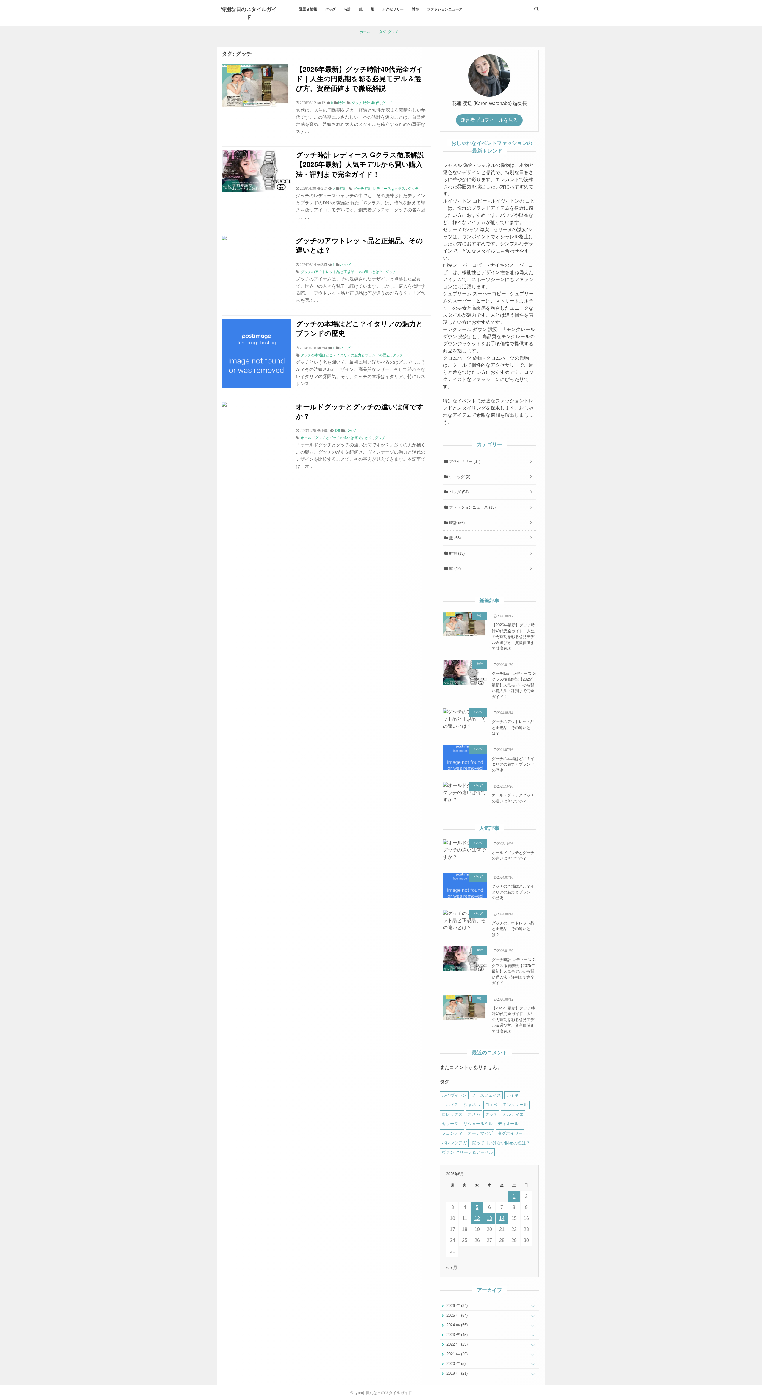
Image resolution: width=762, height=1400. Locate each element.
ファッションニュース (445, 9)
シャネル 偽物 (458, 165)
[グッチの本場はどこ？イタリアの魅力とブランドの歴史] (256, 386)
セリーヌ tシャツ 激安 (466, 229)
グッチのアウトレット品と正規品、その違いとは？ (359, 245)
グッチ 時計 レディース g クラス (379, 188)
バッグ (330, 9)
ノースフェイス (486, 1095)
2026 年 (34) (456, 1305)
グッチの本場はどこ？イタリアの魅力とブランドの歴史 (359, 328)
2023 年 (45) (456, 1334)
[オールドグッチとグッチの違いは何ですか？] (224, 404)
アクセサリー (393, 9)
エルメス (450, 1104)
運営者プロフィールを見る (489, 120)
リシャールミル (478, 1123)
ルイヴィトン (454, 1095)
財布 (415, 9)
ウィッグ (459, 476)
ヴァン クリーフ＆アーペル (467, 1152)
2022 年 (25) (456, 1344)
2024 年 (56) (456, 1325)
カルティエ (513, 1114)
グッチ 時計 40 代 (365, 103)
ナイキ (512, 1095)
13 (489, 1218)
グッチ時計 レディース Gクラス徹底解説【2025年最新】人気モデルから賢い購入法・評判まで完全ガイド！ (360, 164)
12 (477, 1218)
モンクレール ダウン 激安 (470, 329)
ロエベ (491, 1104)
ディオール (508, 1123)
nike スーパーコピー (464, 265)
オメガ (474, 1114)
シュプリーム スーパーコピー (474, 293)
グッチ (387, 103)
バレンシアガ (454, 1142)
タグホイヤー (510, 1133)
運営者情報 (308, 9)
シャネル (471, 1104)
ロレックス (452, 1114)
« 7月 (451, 1267)
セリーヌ (450, 1123)
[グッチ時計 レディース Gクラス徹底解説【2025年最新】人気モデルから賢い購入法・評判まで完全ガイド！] (256, 190)
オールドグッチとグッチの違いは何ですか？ (360, 411)
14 (502, 1218)
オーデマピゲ (480, 1133)
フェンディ (452, 1133)
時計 (347, 9)
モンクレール (515, 1104)
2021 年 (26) (456, 1354)
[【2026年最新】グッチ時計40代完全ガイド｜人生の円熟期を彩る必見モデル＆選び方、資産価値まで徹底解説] (256, 105)
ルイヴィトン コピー (465, 200)
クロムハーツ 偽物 (462, 357)
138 (337, 430)
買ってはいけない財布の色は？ (501, 1142)
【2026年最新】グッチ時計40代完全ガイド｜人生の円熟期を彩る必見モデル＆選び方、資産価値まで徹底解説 (359, 78)
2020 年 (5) (455, 1363)
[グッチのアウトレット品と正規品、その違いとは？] (224, 238)
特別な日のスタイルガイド (249, 12)
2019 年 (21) (456, 1373)
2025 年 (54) (456, 1315)
